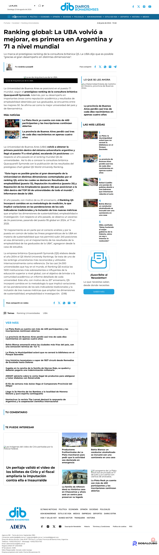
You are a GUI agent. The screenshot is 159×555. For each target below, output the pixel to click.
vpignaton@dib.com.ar (34, 537)
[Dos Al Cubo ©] (145, 545)
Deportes (124, 17)
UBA (45, 313)
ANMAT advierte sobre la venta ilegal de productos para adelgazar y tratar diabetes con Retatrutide (40, 377)
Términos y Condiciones (101, 526)
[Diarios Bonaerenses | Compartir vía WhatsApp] (105, 66)
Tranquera (79, 518)
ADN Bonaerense (94, 17)
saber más (98, 291)
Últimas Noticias (19, 17)
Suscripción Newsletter (73, 526)
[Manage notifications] (153, 540)
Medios (146, 17)
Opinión (56, 17)
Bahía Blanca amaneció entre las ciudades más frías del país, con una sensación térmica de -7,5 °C (40, 345)
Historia (136, 17)
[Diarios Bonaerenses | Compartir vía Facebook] (95, 66)
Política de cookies (119, 526)
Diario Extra (110, 513)
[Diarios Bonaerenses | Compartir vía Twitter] (100, 66)
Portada (7, 23)
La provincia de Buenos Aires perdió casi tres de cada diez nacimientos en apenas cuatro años (36, 338)
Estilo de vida (111, 17)
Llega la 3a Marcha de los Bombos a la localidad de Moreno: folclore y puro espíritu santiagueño (37, 392)
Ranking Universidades (28, 313)
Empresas (86, 513)
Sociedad (67, 17)
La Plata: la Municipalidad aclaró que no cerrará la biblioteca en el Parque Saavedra (40, 353)
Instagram (47, 526)
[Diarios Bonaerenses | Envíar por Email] (110, 66)
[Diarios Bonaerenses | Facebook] (133, 6)
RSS (130, 526)
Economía (45, 17)
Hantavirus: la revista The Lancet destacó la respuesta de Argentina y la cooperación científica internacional (36, 400)
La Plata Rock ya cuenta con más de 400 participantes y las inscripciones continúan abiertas (37, 330)
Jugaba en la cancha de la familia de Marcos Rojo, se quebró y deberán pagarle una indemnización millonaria (38, 369)
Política (34, 17)
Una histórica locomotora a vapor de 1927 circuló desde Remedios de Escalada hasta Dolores (40, 361)
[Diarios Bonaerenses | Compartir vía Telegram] (115, 66)
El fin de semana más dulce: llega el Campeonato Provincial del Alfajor (39, 385)
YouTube (60, 526)
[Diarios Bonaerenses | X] (138, 6)
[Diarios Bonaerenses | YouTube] (150, 6)
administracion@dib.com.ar (15, 544)
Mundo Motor (65, 518)
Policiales (79, 17)
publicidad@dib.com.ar (18, 537)
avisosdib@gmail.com (51, 537)
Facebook (41, 526)
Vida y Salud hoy (48, 518)
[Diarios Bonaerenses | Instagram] (144, 6)
